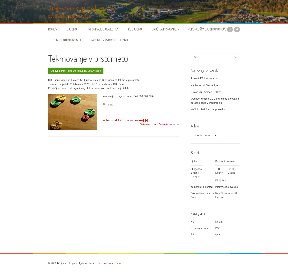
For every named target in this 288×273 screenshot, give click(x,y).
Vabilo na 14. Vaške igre (204, 85)
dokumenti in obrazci (202, 186)
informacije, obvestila (226, 186)
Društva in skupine (164, 29)
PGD (217, 228)
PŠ (192, 234)
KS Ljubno (135, 29)
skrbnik (63, 70)
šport (98, 70)
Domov (52, 29)
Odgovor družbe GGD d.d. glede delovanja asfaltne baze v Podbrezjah (215, 100)
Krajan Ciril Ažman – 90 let (206, 92)
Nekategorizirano (200, 228)
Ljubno (72, 29)
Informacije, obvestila (103, 29)
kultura (219, 221)
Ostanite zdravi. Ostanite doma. (159, 124)
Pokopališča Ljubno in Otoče (207, 29)
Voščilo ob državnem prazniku (208, 109)
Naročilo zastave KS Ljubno (109, 40)
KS (192, 221)
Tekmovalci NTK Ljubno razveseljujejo (125, 120)
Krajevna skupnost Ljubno (82, 7)
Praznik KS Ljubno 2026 (204, 78)
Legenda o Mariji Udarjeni (196, 172)
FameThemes (115, 263)
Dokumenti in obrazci (67, 40)
